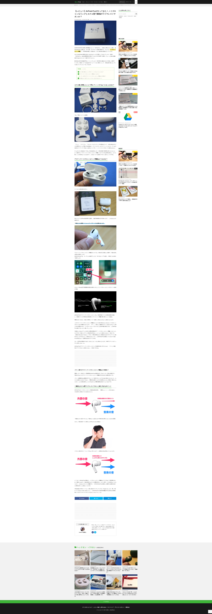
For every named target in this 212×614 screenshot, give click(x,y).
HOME (77, 5)
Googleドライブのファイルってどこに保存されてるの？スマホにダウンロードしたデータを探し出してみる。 (128, 126)
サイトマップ (110, 607)
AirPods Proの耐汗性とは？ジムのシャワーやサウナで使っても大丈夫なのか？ (82, 569)
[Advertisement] (108, 358)
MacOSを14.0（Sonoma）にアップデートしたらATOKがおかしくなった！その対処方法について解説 (128, 182)
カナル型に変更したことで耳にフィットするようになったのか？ (91, 71)
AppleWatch (121, 16)
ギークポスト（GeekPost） (109, 609)
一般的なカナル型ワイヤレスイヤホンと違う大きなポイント (90, 78)
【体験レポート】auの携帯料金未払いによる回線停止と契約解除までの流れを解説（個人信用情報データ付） (128, 108)
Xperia (135, 16)
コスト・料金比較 (134, 186)
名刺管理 (120, 17)
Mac (136, 168)
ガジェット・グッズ (89, 1)
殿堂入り (105, 1)
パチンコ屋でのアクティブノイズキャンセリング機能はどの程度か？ (92, 76)
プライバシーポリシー (119, 607)
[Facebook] (82, 498)
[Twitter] (96, 498)
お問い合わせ (122, 1)
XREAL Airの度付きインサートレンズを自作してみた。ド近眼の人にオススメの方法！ (128, 55)
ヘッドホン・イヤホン (91, 5)
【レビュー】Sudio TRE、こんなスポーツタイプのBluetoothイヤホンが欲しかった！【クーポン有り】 (129, 593)
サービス (96, 1)
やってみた (101, 1)
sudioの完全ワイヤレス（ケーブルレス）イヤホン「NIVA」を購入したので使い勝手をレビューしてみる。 (82, 594)
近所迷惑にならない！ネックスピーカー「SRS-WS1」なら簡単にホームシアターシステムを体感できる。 (98, 569)
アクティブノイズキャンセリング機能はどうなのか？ (89, 73)
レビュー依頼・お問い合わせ (99, 607)
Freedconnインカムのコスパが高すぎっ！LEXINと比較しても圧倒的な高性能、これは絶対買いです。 (97, 593)
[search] (136, 14)
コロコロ (125, 16)
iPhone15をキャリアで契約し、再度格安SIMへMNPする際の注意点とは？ (128, 200)
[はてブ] (109, 498)
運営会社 (128, 607)
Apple (83, 1)
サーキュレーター (130, 16)
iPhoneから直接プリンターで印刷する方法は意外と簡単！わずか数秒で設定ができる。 (128, 72)
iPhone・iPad (135, 58)
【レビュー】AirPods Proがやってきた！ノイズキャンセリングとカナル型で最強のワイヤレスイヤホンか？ (113, 5)
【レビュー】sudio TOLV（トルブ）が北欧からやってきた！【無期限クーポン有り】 (129, 569)
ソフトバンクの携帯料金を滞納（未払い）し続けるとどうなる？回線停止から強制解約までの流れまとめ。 (128, 89)
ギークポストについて (87, 607)
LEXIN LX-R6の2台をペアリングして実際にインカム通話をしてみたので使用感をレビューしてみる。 (113, 593)
